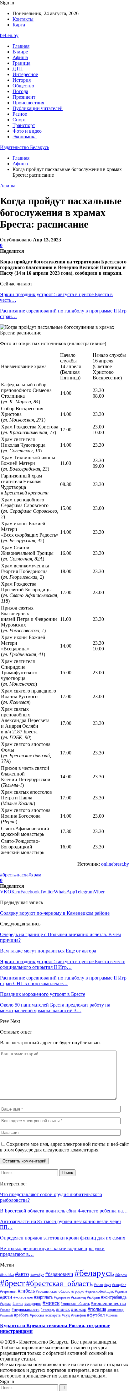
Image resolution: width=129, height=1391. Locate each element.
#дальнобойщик (99, 1291)
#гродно (77, 1291)
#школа (111, 1315)
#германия (8, 1291)
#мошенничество (108, 1303)
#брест (7, 874)
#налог (5, 1309)
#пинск (63, 1309)
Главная (21, 46)
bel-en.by (9, 35)
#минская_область (75, 1303)
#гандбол (119, 1285)
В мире (20, 51)
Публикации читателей (38, 108)
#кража (5, 1303)
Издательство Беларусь (24, 147)
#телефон (78, 1315)
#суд (66, 1315)
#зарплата (43, 1297)
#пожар (78, 1309)
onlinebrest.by (115, 864)
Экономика (25, 136)
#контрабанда (113, 1297)
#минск (51, 1303)
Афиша (20, 57)
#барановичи (59, 1274)
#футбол (96, 1314)
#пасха (21, 874)
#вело (98, 1285)
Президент (24, 97)
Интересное (25, 74)
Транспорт (24, 125)
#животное (23, 1297)
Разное (20, 114)
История (22, 80)
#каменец (78, 1297)
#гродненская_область (53, 1291)
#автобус (37, 1275)
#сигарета (52, 1315)
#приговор (115, 1309)
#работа (21, 1314)
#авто (22, 1274)
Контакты (23, 19)
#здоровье (62, 1297)
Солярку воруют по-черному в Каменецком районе (55, 913)
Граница (21, 63)
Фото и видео (27, 131)
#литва (18, 1303)
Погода (20, 91)
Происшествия (28, 102)
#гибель (26, 1291)
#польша (97, 1309)
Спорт (19, 119)
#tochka (7, 1274)
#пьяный (6, 1315)
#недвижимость (25, 1309)
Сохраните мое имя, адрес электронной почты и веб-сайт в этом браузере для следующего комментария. (64, 1146)
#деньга (121, 1291)
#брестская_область (59, 1283)
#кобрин (93, 1297)
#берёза (121, 1275)
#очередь (48, 1309)
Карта (19, 24)
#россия (37, 1315)
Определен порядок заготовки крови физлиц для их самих (62, 1237)
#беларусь (94, 1273)
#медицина (32, 1303)
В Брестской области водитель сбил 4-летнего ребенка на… (64, 1210)
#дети (6, 1297)
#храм (34, 874)
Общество (23, 85)
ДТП (18, 68)
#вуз (107, 1285)
